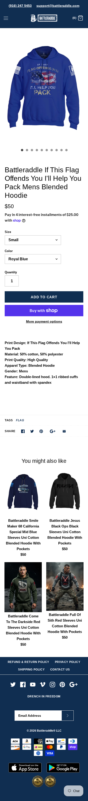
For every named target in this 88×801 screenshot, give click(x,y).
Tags (9, 420)
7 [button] (51, 150)
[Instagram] (52, 684)
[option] (44, 87)
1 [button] (21, 150)
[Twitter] (13, 684)
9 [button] (61, 150)
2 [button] (26, 150)
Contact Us (60, 669)
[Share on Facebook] (23, 431)
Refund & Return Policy (28, 662)
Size (8, 232)
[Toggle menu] (6, 18)
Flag (20, 420)
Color (9, 251)
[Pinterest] (62, 684)
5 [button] (41, 150)
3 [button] (31, 150)
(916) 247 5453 (20, 6)
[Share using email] (64, 431)
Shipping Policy (31, 669)
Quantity (11, 272)
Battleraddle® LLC (49, 730)
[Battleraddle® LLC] (44, 18)
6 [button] (46, 150)
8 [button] (56, 150)
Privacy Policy (67, 662)
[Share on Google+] (53, 431)
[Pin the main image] (41, 431)
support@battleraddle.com (57, 6)
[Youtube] (32, 684)
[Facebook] (23, 684)
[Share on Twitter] (32, 431)
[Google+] (73, 684)
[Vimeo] (42, 684)
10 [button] (66, 150)
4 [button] (36, 150)
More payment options (44, 321)
